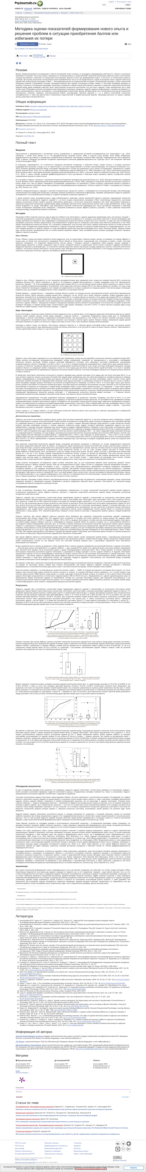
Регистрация (121, 2)
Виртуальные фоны (81, 1151)
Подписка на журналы (52, 1151)
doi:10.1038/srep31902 (75, 1025)
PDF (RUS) (24, 56)
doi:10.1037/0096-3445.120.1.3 (31, 974)
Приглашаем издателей (53, 1148)
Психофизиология (22, 1107)
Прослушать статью (27, 44)
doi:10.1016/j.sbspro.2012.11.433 (89, 1021)
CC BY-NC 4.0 (29, 136)
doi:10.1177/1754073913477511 (31, 995)
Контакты (77, 1148)
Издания (28, 8)
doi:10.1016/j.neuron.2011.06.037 (31, 998)
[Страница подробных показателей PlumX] (22, 1080)
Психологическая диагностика (27, 1125)
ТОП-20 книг (19, 1146)
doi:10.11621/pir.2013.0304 (76, 989)
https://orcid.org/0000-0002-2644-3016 (89, 1049)
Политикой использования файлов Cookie (90, 1169)
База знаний (65, 8)
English (111, 2)
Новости (19, 8)
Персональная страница (53, 1154)
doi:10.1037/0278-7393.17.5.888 (65, 1010)
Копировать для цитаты (26, 129)
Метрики (53, 56)
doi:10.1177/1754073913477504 (74, 1017)
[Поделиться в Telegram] (20, 63)
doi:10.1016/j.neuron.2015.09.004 (113, 983)
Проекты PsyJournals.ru (23, 1151)
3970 (129, 44)
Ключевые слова (123, 8)
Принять (133, 1168)
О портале (77, 1143)
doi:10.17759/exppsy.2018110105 (27, 21)
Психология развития (24, 1131)
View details (125, 1097)
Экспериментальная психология (42, 1107)
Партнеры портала (51, 1143)
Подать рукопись (50, 8)
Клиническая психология (25, 1113)
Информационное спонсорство (56, 1146)
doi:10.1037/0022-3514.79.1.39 (77, 1006)
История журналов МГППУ (25, 1154)
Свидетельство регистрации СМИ (25, 1162)
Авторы (37, 8)
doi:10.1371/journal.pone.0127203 (32, 978)
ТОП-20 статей (20, 1143)
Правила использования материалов (26, 1159)
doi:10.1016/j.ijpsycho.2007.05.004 (41, 970)
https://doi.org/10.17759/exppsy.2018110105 (34, 117)
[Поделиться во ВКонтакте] (17, 63)
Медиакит (77, 1146)
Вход (129, 2)
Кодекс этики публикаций (83, 1154)
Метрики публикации (22, 1072)
